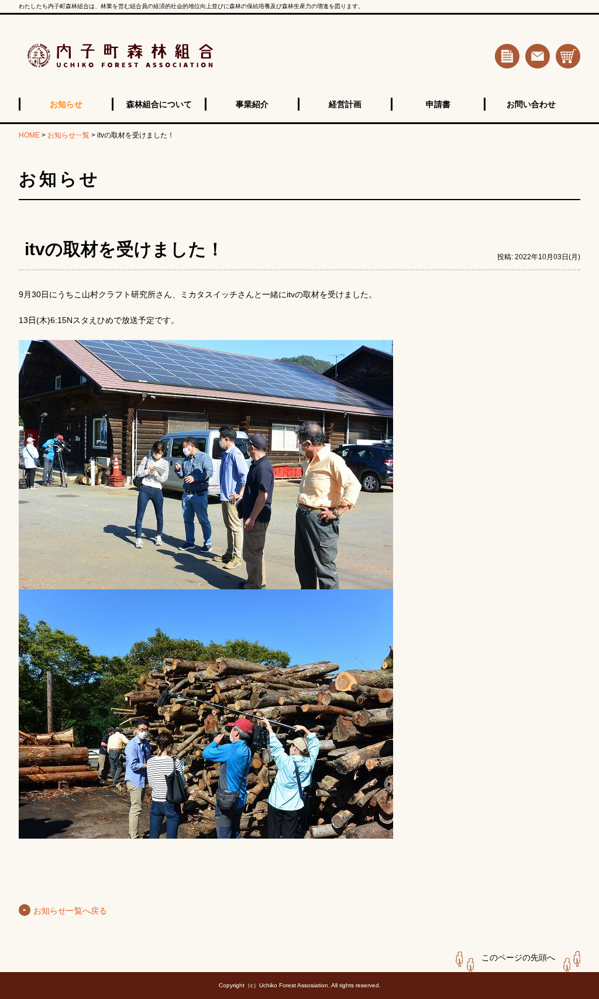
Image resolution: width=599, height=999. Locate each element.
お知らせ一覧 (68, 135)
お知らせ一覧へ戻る (70, 910)
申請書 (438, 104)
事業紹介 (252, 104)
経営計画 (345, 104)
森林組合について (159, 104)
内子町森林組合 (161, 56)
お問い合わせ (531, 104)
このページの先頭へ (518, 957)
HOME (29, 135)
